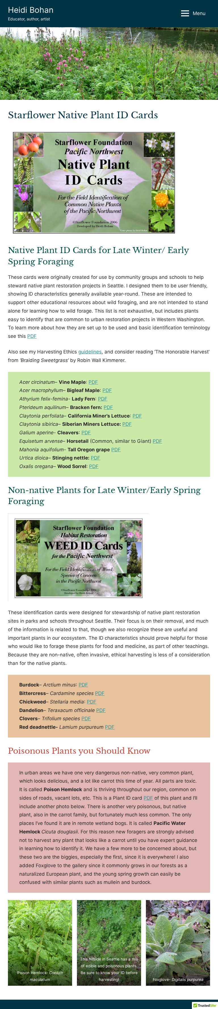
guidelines (90, 352)
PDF (32, 336)
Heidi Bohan (30, 10)
